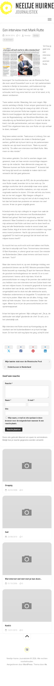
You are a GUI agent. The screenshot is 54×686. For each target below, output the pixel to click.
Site (6, 409)
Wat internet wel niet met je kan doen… (23, 579)
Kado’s (8, 625)
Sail (6, 532)
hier (45, 329)
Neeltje (27, 35)
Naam (8, 400)
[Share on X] (9, 348)
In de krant (8, 40)
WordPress (28, 664)
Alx (45, 664)
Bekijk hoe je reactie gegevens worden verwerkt (23, 440)
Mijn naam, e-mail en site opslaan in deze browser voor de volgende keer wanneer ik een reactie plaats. (24, 420)
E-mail (31, 400)
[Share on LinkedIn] (45, 348)
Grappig (8, 485)
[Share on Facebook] (21, 348)
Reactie (9, 383)
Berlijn (36, 35)
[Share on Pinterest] (33, 348)
